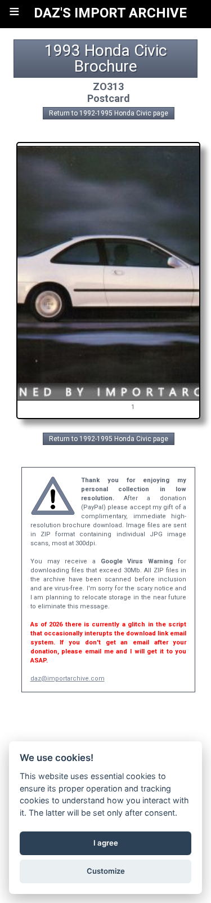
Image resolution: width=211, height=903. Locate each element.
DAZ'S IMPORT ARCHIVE (110, 13)
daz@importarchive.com (67, 678)
